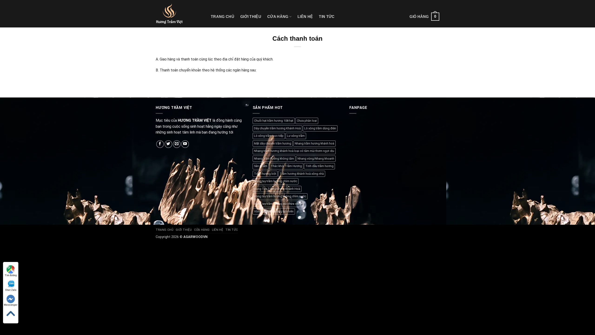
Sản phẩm (260, 166)
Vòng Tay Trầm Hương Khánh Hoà (277, 189)
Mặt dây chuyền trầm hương (272, 143)
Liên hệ (305, 17)
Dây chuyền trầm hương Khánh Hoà (277, 128)
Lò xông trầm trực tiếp (269, 135)
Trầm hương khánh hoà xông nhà (302, 173)
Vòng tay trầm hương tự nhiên (274, 211)
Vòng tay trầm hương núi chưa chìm (277, 203)
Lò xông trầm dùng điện (320, 128)
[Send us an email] (177, 144)
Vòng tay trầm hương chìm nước (275, 181)
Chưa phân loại (307, 120)
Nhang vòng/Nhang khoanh (316, 158)
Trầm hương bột (265, 173)
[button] (424, 16)
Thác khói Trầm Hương (286, 166)
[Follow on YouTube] (185, 144)
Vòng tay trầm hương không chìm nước (280, 196)
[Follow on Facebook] (160, 144)
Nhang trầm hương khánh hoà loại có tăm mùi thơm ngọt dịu (294, 151)
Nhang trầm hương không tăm (274, 158)
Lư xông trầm (296, 135)
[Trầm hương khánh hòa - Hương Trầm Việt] (180, 13)
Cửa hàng (277, 17)
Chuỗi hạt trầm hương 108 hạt (273, 120)
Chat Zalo (11, 290)
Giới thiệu (250, 17)
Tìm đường (11, 275)
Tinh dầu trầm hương (319, 166)
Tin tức (326, 17)
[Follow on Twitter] (168, 144)
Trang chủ (222, 17)
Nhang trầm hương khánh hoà (314, 143)
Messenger (10, 305)
